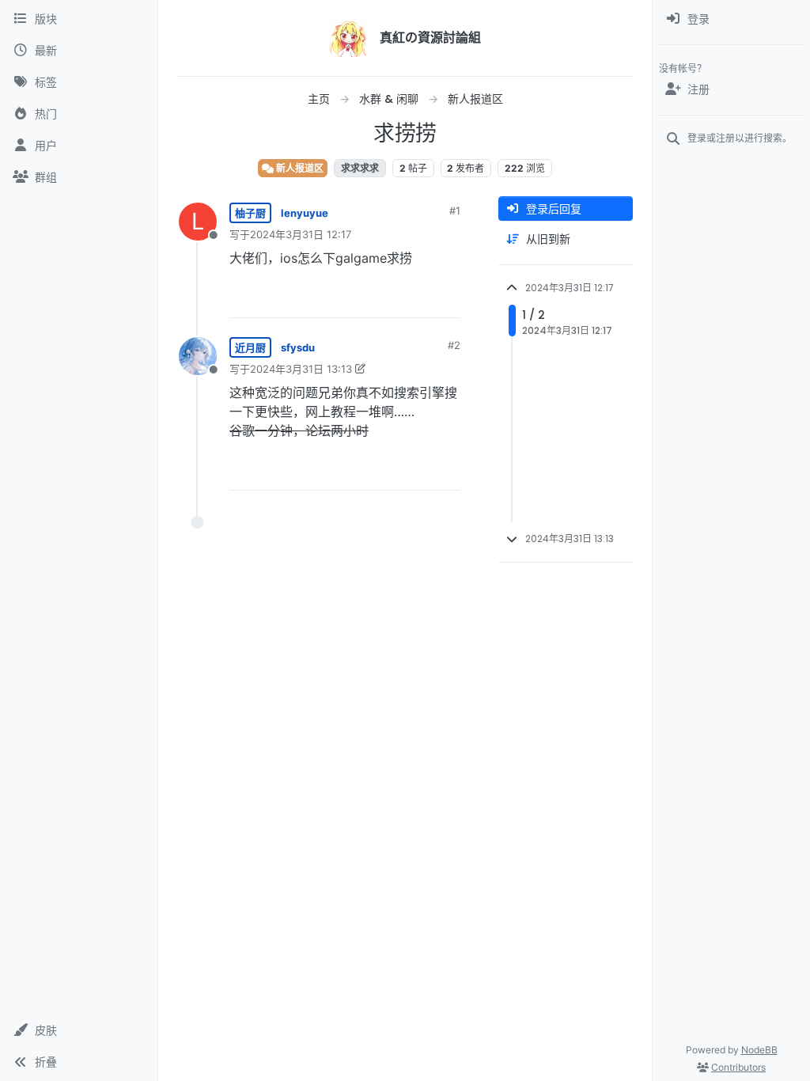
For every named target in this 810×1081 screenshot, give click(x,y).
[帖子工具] (447, 298)
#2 (454, 345)
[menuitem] (731, 19)
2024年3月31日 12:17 (300, 234)
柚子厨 (250, 213)
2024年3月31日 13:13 (301, 368)
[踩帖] (415, 298)
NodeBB (759, 1050)
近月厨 (250, 347)
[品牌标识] (348, 38)
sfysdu (298, 347)
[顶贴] (360, 298)
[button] (78, 1030)
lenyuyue (304, 213)
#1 (454, 210)
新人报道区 (299, 168)
